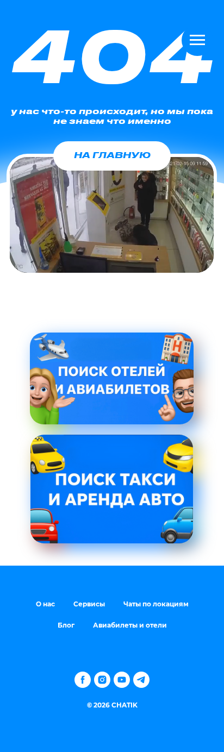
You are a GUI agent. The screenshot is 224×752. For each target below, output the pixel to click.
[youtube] (122, 680)
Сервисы (89, 604)
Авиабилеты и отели (130, 625)
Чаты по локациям (156, 604)
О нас (45, 604)
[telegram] (141, 680)
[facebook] (82, 680)
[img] (112, 378)
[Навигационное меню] (197, 40)
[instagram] (102, 680)
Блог (66, 625)
